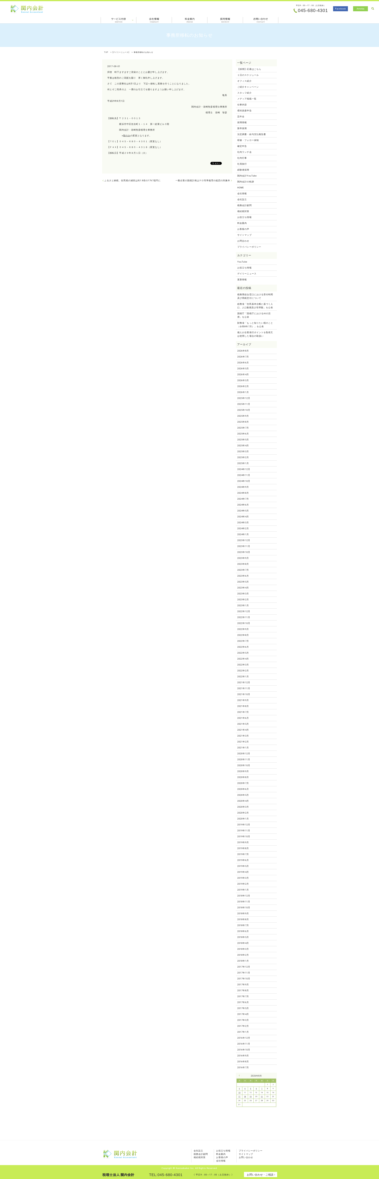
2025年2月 (243, 457)
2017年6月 (243, 1002)
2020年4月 (243, 801)
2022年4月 (243, 658)
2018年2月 (243, 955)
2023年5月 (243, 581)
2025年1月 (243, 463)
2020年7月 (243, 783)
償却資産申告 (244, 110)
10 (239, 1092)
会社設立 (242, 199)
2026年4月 (243, 374)
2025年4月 (243, 445)
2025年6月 (243, 433)
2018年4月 (243, 943)
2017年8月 (243, 990)
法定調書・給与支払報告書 (251, 134)
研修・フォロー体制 (248, 140)
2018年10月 (243, 907)
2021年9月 (243, 700)
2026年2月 (243, 386)
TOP (106, 52)
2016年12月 (243, 1038)
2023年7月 (243, 570)
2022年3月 (243, 664)
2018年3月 (243, 949)
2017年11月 (243, 972)
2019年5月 (243, 866)
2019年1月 (243, 889)
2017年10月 (243, 978)
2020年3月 (243, 807)
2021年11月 (243, 688)
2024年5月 (243, 510)
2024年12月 (243, 469)
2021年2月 (243, 741)
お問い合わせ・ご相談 (260, 1174)
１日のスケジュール (248, 75)
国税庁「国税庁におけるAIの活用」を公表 (254, 315)
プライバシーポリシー (249, 247)
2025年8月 (243, 422)
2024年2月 (243, 528)
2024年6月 (243, 504)
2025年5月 (243, 439)
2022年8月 (243, 635)
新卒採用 (242, 128)
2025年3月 (243, 451)
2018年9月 (243, 913)
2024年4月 (243, 516)
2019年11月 (243, 830)
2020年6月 (243, 789)
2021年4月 (243, 730)
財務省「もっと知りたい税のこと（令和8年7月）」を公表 (255, 325)
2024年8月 (243, 493)
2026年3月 (243, 380)
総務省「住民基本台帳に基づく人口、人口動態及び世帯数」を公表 (255, 306)
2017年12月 (243, 966)
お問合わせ (261, 20)
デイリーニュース (121, 52)
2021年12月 (243, 682)
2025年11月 (243, 404)
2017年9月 (243, 984)
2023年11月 (243, 546)
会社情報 (154, 20)
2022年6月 (243, 647)
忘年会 (240, 116)
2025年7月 (243, 427)
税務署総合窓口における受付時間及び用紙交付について (255, 296)
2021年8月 (243, 706)
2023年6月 (243, 576)
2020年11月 (243, 759)
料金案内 (190, 20)
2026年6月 (243, 362)
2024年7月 (243, 499)
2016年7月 (243, 1067)
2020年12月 (243, 753)
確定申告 (242, 146)
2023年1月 (243, 605)
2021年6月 (243, 718)
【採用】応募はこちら (249, 69)
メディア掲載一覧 (246, 98)
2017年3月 (243, 1020)
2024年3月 (243, 522)
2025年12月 (243, 398)
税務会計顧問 (244, 205)
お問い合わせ (246, 1157)
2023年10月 (243, 552)
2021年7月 (243, 712)
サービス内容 (118, 20)
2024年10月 (243, 481)
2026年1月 (243, 392)
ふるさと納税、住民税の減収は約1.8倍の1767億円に (132, 180)
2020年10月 (243, 765)
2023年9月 (243, 558)
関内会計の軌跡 (245, 181)
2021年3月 (243, 735)
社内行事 (242, 158)
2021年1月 (243, 747)
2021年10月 (243, 694)
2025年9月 (243, 416)
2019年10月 (243, 836)
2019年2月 (243, 884)
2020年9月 (243, 771)
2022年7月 (243, 641)
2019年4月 (243, 872)
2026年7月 (243, 356)
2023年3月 (243, 593)
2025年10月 (243, 410)
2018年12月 (243, 895)
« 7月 (240, 1075)
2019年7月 (243, 854)
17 (239, 1096)
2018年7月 (243, 925)
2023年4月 (243, 587)
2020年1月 (243, 818)
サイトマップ (244, 235)
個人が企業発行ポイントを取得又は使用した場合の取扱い (255, 334)
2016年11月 (243, 1043)
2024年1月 (243, 534)
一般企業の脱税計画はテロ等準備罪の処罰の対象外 (202, 180)
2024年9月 (243, 487)
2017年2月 (243, 1026)
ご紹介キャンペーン (248, 87)
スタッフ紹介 (244, 93)
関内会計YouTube (247, 175)
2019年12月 (243, 824)
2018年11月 (243, 901)
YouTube (242, 261)
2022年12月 (243, 611)
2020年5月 (243, 795)
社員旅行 (242, 164)
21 (262, 1096)
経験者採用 (243, 170)
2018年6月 (243, 931)
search (372, 8)
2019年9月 (243, 842)
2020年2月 (243, 812)
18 (245, 1096)
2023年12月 (243, 540)
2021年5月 (243, 724)
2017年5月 (243, 1008)
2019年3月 (243, 878)
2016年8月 (243, 1061)
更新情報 (242, 279)
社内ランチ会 (244, 152)
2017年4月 (243, 1014)
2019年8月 (243, 848)
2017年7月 (243, 996)
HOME (240, 187)
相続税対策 (243, 211)
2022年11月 (243, 617)
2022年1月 (243, 676)
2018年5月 (243, 937)
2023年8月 (243, 564)
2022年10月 (243, 623)
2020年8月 (243, 777)
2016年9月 (243, 1055)
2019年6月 (243, 860)
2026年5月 (243, 368)
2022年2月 (243, 670)
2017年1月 (243, 1032)
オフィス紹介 (244, 81)
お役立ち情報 (244, 217)
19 (251, 1096)
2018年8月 (243, 919)
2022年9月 (243, 629)
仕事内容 (242, 104)
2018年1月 (243, 961)
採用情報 (225, 20)
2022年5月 (243, 653)
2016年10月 (243, 1049)
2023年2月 (243, 599)
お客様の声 (243, 229)
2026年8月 (243, 350)
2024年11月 (243, 475)
